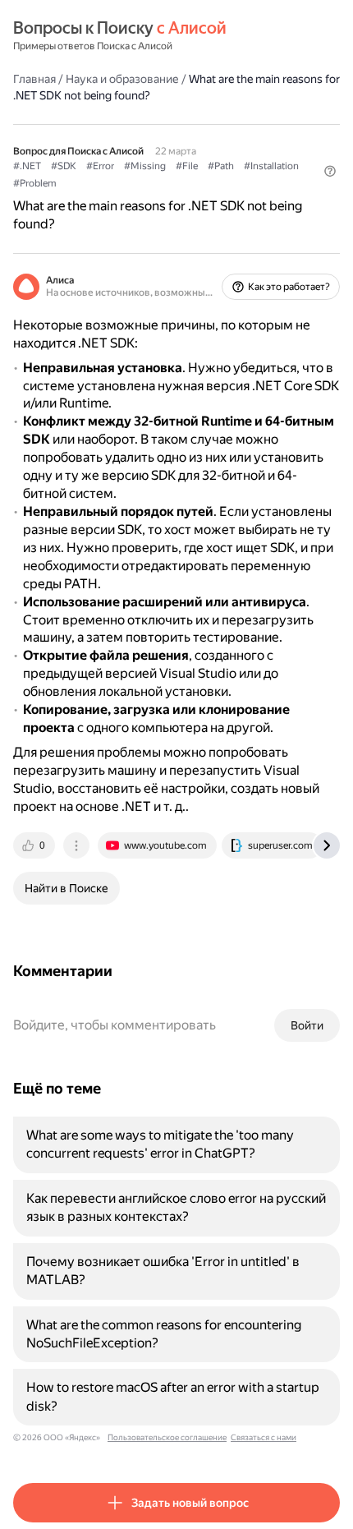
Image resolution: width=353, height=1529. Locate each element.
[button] (330, 171)
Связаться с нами (263, 1437)
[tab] (35, 845)
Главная (34, 78)
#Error (100, 166)
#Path (221, 166)
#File (187, 166)
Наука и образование (122, 78)
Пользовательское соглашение (167, 1437)
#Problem (35, 183)
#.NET (27, 166)
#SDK (63, 166)
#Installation (271, 166)
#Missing (145, 166)
